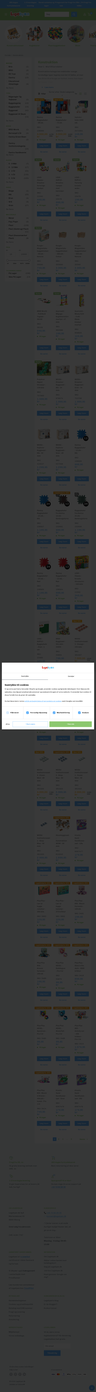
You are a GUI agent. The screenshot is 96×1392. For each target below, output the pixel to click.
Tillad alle (70, 724)
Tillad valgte (30, 724)
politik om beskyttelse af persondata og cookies (42, 701)
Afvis (8, 724)
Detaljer (71, 676)
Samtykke (25, 676)
